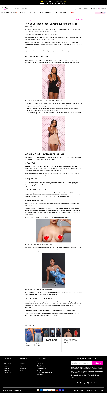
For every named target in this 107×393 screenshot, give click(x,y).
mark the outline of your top (70, 194)
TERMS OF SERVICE (91, 390)
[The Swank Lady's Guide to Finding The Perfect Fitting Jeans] (34, 335)
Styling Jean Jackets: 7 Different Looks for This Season (51, 341)
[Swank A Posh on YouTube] (92, 383)
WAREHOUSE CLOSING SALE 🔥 (9, 12)
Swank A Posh (17, 390)
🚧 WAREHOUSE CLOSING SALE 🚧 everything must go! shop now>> (53, 2)
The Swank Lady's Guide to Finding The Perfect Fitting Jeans (33, 345)
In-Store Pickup (99, 12)
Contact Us (7, 372)
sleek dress (32, 39)
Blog (30, 19)
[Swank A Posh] (5, 8)
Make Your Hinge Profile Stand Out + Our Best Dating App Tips (71, 341)
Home (26, 19)
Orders (6, 366)
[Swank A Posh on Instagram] (81, 383)
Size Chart (40, 366)
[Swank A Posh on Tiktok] (84, 383)
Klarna (39, 370)
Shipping (6, 370)
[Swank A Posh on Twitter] (77, 383)
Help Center (7, 364)
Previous (77, 19)
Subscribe (98, 363)
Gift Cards (71, 12)
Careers (22, 366)
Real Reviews (41, 368)
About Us (23, 364)
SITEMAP (101, 390)
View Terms (77, 372)
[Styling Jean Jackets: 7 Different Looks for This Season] (52, 332)
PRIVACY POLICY (79, 390)
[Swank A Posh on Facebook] (88, 383)
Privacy (82, 372)
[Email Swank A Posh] (95, 383)
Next (81, 19)
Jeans (55, 12)
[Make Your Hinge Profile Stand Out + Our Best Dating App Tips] (71, 332)
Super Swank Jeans (45, 12)
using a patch (50, 166)
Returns (6, 368)
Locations (23, 368)
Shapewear (62, 12)
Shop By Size (23, 12)
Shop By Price (33, 12)
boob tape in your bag (49, 112)
